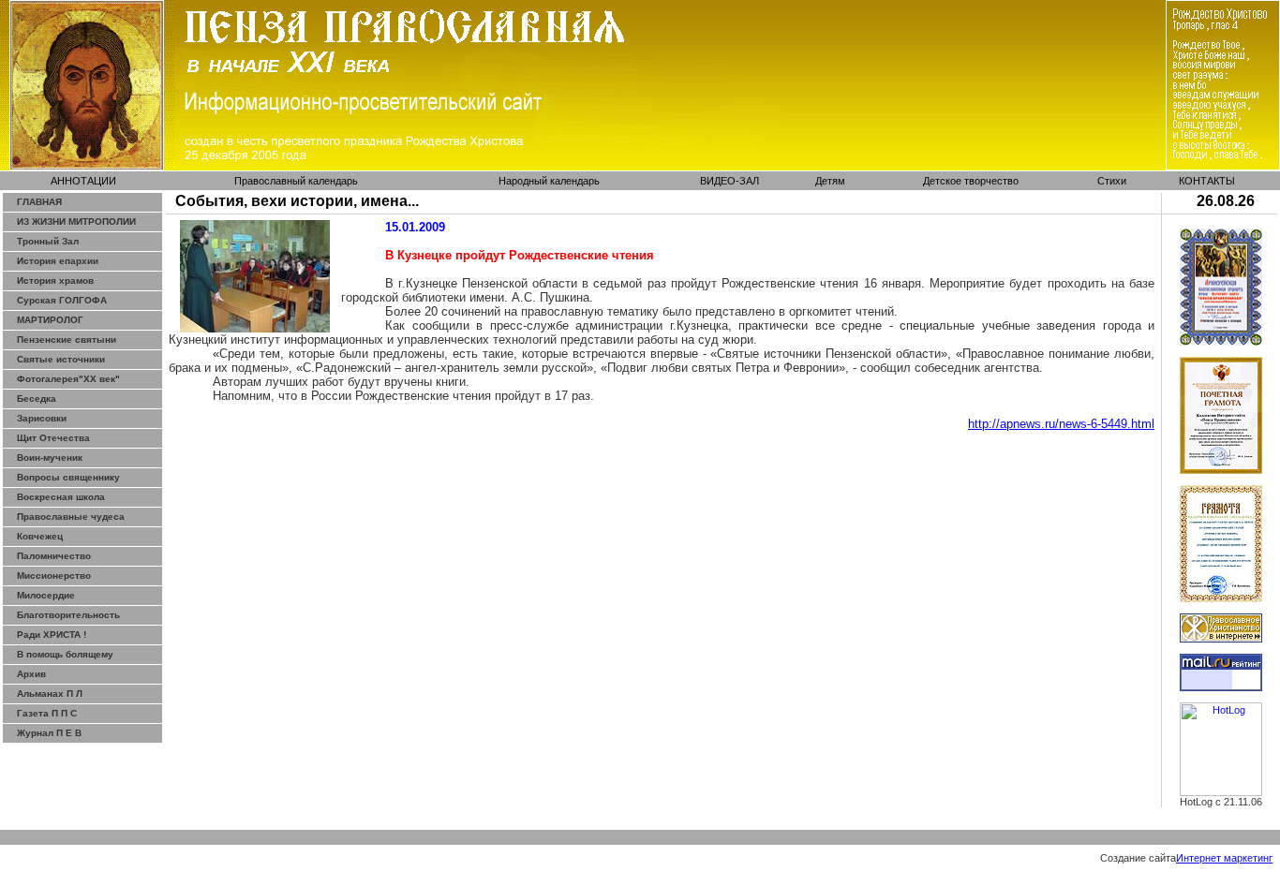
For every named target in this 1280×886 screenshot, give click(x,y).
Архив (31, 674)
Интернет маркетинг (1224, 858)
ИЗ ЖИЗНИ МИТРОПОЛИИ (76, 221)
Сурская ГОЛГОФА (62, 300)
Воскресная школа (61, 497)
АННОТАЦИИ (83, 180)
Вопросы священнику (68, 477)
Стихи (1111, 180)
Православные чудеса (71, 516)
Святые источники (61, 359)
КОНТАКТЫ (1207, 180)
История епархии (57, 261)
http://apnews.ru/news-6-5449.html (1061, 424)
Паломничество (54, 556)
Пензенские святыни (66, 339)
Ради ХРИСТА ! (51, 634)
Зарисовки (42, 418)
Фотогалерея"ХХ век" (68, 379)
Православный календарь (296, 180)
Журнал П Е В (49, 733)
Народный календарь (549, 180)
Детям (830, 180)
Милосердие (46, 595)
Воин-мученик (49, 457)
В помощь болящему (65, 654)
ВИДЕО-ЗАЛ (729, 180)
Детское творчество (971, 180)
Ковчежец (40, 536)
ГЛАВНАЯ (39, 202)
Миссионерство (54, 575)
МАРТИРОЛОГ (50, 320)
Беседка (36, 398)
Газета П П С (47, 713)
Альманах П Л (49, 693)
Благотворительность (68, 615)
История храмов (55, 280)
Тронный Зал (48, 241)
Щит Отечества (53, 438)
